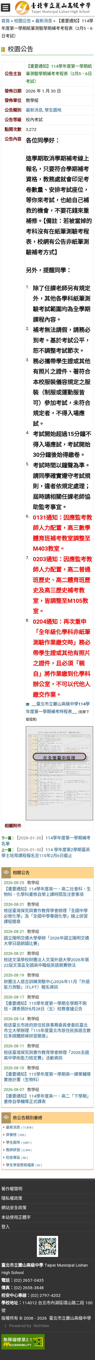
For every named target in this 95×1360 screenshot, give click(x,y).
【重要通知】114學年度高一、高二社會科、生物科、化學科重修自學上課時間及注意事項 (47, 891)
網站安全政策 (14, 1207)
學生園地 (18, 1142)
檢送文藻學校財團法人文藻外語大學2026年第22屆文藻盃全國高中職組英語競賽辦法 (46, 962)
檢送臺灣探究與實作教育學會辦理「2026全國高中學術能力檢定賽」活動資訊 (46, 1055)
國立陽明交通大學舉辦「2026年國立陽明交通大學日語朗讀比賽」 (46, 941)
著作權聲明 (11, 1188)
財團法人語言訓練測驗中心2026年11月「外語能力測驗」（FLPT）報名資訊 (47, 984)
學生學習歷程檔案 (24, 1165)
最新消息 (19, 1127)
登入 (5, 1226)
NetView (41, 1325)
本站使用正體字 (16, 1217)
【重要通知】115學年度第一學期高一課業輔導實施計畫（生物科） (47, 1077)
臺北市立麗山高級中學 (69, 1318)
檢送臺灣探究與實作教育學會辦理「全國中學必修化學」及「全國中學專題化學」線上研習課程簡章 (46, 916)
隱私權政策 (11, 1198)
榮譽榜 (16, 1135)
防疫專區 (17, 1157)
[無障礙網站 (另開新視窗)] (47, 1341)
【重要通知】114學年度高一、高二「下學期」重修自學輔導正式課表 (47, 1099)
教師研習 (18, 1150)
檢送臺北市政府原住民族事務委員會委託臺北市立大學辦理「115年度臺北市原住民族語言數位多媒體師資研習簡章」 (47, 1031)
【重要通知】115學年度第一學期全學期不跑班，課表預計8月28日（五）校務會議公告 (45, 1006)
